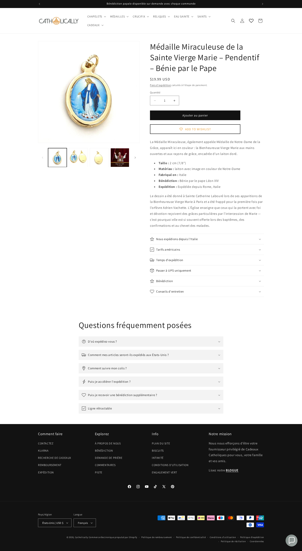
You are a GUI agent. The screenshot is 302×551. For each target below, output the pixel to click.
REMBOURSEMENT (49, 465)
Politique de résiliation (233, 541)
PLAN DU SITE (161, 443)
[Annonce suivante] (262, 4)
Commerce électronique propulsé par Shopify (113, 537)
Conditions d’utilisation (223, 537)
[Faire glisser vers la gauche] (42, 157)
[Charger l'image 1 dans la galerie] (57, 157)
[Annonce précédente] (39, 4)
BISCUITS (158, 450)
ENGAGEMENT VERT (164, 472)
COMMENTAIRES (105, 465)
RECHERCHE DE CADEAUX (54, 458)
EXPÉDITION (46, 472)
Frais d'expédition (160, 85)
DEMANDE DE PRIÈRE (108, 458)
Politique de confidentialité (191, 537)
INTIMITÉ (158, 458)
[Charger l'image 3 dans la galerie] (99, 157)
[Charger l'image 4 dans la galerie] (120, 157)
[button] (96, 16)
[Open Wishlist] (251, 20)
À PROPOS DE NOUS (108, 443)
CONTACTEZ (45, 443)
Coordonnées (257, 541)
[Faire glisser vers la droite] (135, 157)
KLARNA (43, 450)
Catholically (81, 537)
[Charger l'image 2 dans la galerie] (78, 157)
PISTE (98, 472)
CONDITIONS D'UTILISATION (170, 465)
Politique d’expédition (252, 537)
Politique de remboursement (156, 537)
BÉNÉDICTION (104, 450)
